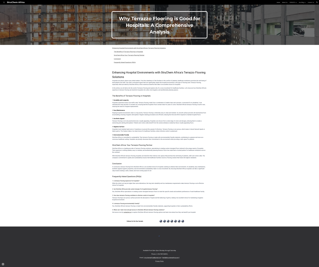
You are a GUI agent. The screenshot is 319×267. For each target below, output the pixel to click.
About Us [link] (284, 2)
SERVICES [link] (292, 2)
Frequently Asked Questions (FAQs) (125, 62)
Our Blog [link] (301, 2)
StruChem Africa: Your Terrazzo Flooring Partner (129, 55)
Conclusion (117, 59)
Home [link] (278, 2)
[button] (317, 2)
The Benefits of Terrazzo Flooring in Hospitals (128, 52)
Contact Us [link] (311, 2)
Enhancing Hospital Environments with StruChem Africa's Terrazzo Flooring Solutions (139, 48)
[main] (159, 24)
